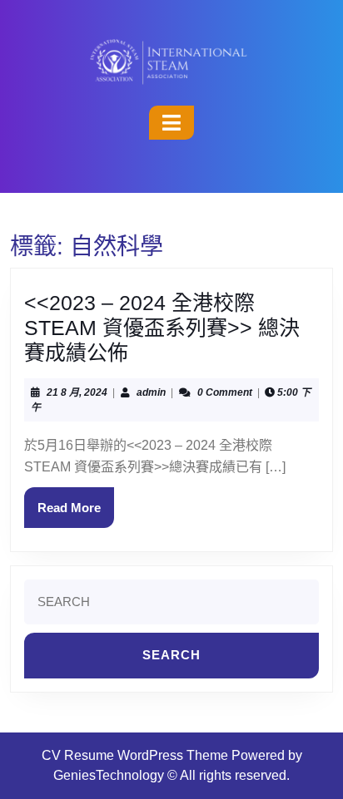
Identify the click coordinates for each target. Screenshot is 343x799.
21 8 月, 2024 (77, 392)
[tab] (171, 123)
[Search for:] (171, 607)
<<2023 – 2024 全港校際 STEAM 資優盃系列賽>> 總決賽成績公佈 (162, 327)
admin (151, 392)
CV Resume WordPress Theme (135, 755)
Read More (75, 501)
